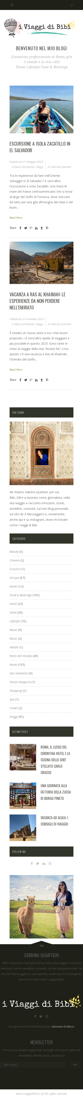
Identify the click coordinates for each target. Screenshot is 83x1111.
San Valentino (19, 673)
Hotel (13, 604)
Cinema (15, 560)
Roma (13, 665)
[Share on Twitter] (25, 228)
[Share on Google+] (31, 228)
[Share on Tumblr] (41, 228)
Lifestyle (15, 621)
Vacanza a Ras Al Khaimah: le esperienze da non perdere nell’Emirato (38, 301)
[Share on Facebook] (20, 228)
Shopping (16, 691)
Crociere (15, 569)
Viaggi (39, 167)
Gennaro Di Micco (63, 1026)
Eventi (13, 586)
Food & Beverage (21, 595)
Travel (14, 708)
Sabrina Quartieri (61, 167)
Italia (13, 612)
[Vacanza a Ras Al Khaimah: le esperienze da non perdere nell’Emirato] (41, 263)
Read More (16, 218)
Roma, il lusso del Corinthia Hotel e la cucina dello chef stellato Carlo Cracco (55, 760)
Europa (14, 578)
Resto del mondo (25, 167)
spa (12, 699)
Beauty (14, 552)
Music (13, 638)
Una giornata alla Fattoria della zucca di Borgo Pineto (56, 792)
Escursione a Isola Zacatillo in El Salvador (40, 146)
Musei (13, 630)
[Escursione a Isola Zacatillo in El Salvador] (41, 109)
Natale (14, 647)
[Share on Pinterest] (47, 228)
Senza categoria (20, 682)
